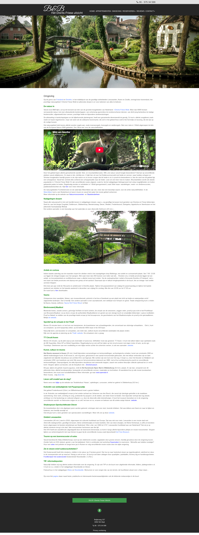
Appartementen (103, 11)
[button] (15, 52)
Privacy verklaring (99, 530)
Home (92, 11)
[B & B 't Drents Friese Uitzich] (64, 8)
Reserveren (129, 11)
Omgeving (117, 11)
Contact (149, 11)
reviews (141, 11)
